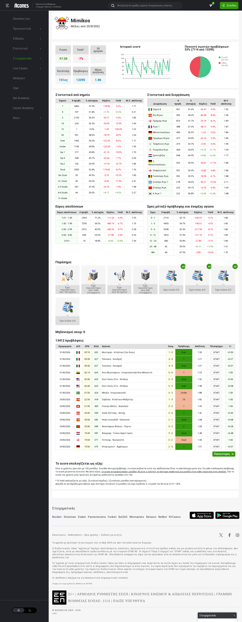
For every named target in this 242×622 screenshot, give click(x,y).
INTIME (89, 584)
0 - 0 (170, 372)
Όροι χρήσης (91, 535)
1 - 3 (170, 352)
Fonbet (112, 516)
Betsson (151, 516)
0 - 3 (170, 426)
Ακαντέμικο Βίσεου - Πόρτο (116, 426)
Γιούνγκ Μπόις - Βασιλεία (115, 406)
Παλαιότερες (222, 454)
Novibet (57, 516)
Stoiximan (70, 516)
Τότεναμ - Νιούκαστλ (113, 440)
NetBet (162, 516)
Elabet (82, 516)
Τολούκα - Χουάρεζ (112, 359)
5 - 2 (170, 433)
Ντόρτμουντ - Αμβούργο (115, 446)
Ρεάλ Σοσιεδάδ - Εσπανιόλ (116, 419)
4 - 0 (170, 359)
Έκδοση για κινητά (111, 535)
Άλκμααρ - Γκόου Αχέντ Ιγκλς (117, 433)
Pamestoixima (97, 516)
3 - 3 (170, 379)
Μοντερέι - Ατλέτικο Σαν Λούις (118, 352)
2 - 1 (170, 419)
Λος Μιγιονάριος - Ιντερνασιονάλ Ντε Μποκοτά (127, 372)
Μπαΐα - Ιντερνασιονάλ (114, 392)
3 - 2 (170, 392)
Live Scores (56, 7)
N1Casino (175, 516)
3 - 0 (170, 413)
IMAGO (79, 584)
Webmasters (75, 535)
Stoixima (39, 4)
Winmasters (137, 516)
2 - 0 (170, 446)
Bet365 (123, 516)
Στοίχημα (40, 7)
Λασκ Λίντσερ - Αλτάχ (113, 413)
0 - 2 (170, 440)
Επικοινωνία (59, 535)
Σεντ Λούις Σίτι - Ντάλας (115, 379)
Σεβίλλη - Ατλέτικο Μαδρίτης (117, 399)
